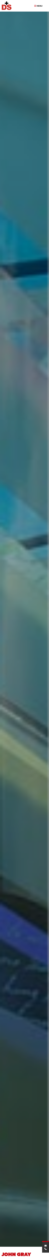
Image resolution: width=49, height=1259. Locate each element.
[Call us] (45, 1248)
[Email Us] (45, 1245)
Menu (39, 5)
